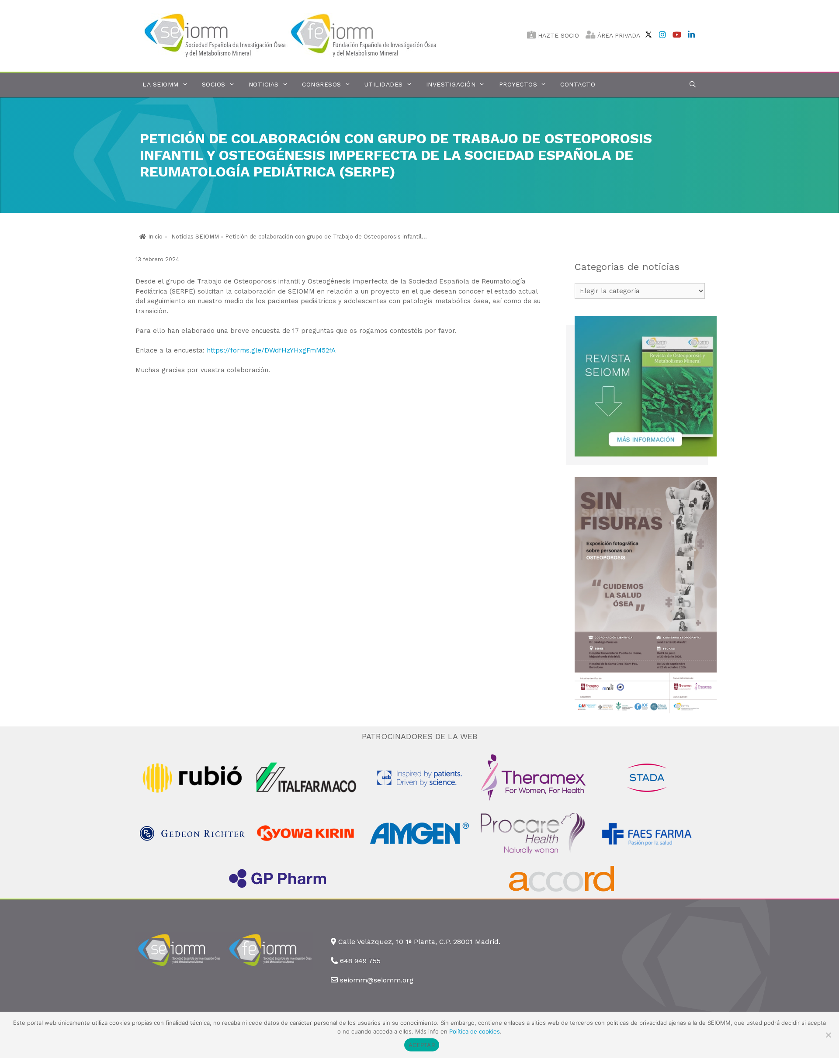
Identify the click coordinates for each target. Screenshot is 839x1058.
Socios (213, 84)
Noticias (264, 84)
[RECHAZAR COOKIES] (828, 1034)
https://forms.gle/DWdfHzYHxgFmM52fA (271, 350)
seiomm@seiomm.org (376, 980)
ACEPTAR (422, 1044)
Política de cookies (474, 1031)
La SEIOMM (160, 84)
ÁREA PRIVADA (618, 35)
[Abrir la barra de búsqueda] (693, 84)
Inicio (155, 236)
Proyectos (518, 84)
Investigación (451, 84)
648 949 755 (360, 961)
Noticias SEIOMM (195, 236)
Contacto (577, 84)
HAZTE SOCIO (557, 35)
